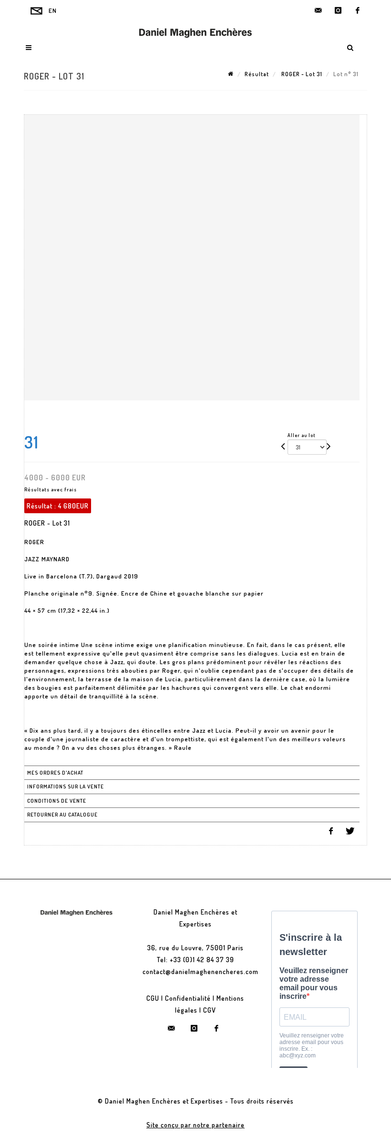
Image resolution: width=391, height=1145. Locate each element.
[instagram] (338, 10)
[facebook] (357, 10)
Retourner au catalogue (62, 814)
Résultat (257, 74)
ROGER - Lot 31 (301, 74)
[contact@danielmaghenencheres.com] (318, 10)
